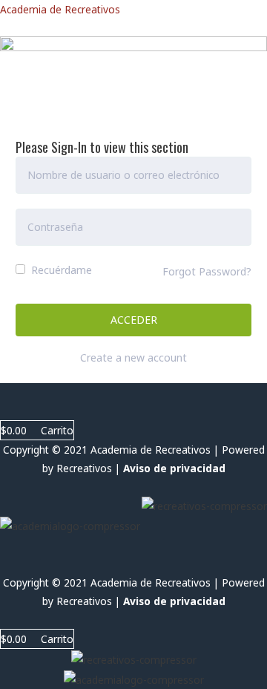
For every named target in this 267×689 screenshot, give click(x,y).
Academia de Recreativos (60, 9)
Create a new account (133, 357)
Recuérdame (60, 270)
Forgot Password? (206, 271)
